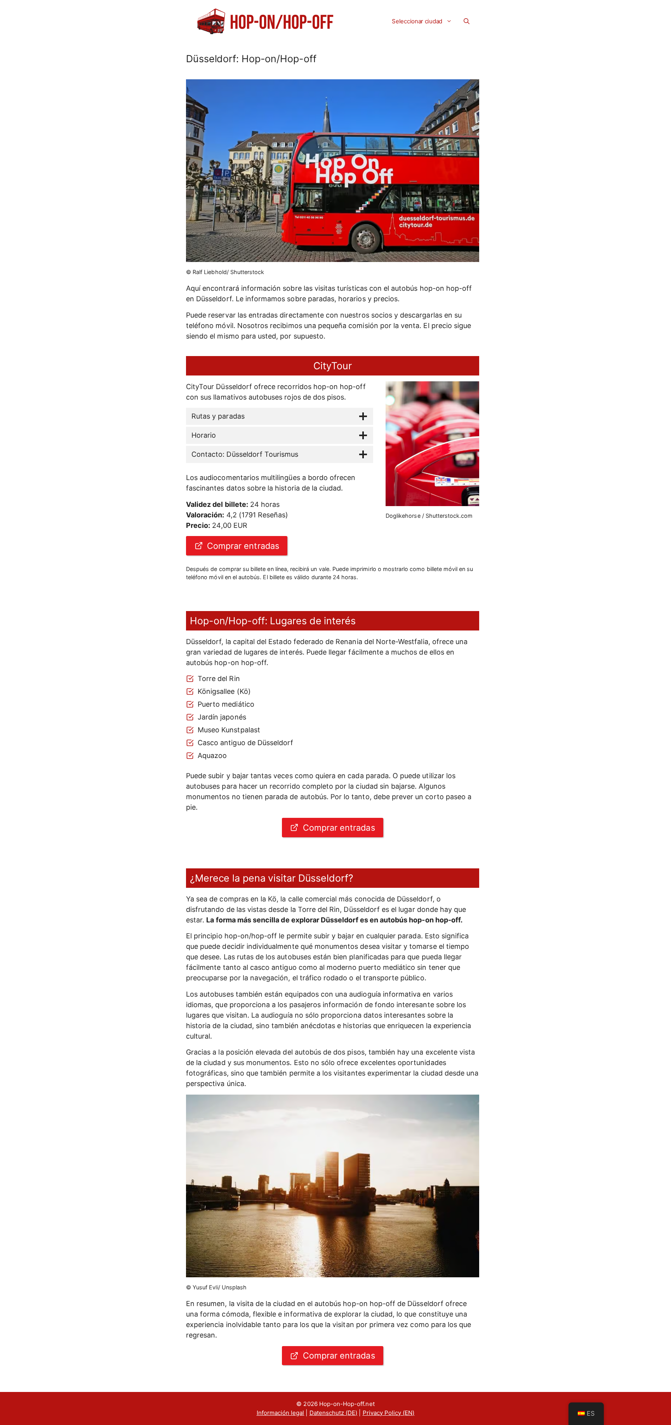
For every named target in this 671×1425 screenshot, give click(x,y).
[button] (466, 21)
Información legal (280, 1412)
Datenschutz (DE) (333, 1412)
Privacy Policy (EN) (389, 1412)
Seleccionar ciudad (417, 21)
